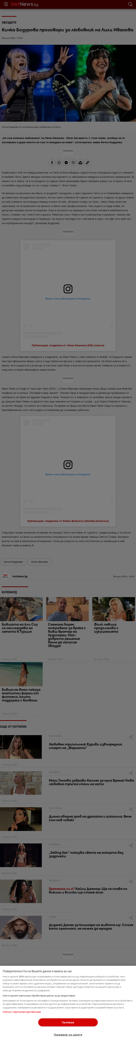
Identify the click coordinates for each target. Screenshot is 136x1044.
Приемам (68, 1022)
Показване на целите (68, 1034)
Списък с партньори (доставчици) (22, 1011)
